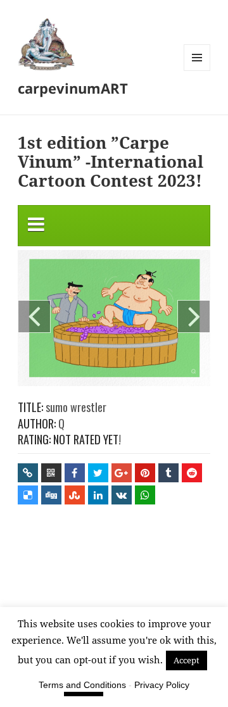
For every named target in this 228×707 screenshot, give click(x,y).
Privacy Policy (161, 685)
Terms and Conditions (82, 685)
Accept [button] (187, 660)
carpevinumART (73, 87)
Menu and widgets (197, 70)
